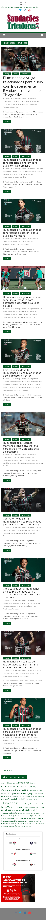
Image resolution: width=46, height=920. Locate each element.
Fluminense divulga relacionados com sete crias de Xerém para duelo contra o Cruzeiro (22, 162)
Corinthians (21, 603)
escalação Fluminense (22, 312)
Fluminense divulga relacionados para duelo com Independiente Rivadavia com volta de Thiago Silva (23, 86)
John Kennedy (25, 606)
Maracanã (25, 104)
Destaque (7, 74)
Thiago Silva (15, 107)
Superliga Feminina (12, 823)
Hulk (21, 101)
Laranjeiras (16, 810)
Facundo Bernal (29, 530)
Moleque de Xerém (8, 816)
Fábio (13, 807)
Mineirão (12, 174)
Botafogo (13, 783)
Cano (32, 790)
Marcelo (20, 813)
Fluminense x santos (17, 384)
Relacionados (30, 174)
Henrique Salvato (20, 99)
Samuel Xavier (23, 821)
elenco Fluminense (9, 312)
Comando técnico (35, 670)
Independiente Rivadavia (32, 101)
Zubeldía (23, 177)
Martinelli (39, 813)
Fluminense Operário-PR (10, 314)
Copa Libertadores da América (16, 796)
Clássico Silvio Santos (9, 603)
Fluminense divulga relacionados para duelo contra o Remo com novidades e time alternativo (22, 731)
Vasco (35, 823)
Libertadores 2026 (29, 460)
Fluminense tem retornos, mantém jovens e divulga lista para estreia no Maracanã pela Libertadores (21, 447)
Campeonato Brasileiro (18, 786)
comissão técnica (8, 673)
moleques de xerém (24, 816)
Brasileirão (32, 169)
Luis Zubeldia (16, 104)
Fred (5, 807)
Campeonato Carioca (14, 790)
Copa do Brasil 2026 (35, 309)
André (5, 783)
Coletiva (5, 794)
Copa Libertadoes (18, 457)
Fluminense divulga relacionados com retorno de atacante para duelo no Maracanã (22, 232)
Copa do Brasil (19, 793)
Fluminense (15, 101)
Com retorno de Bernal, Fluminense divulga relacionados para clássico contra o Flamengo (22, 521)
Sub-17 (33, 821)
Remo (31, 740)
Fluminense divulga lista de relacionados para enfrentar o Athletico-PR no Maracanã (20, 664)
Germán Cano (15, 606)
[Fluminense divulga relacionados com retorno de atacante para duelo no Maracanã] (23, 200)
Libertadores (7, 104)
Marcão (30, 813)
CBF (39, 790)
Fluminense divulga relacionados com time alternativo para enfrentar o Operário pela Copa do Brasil (22, 301)
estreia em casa (29, 457)
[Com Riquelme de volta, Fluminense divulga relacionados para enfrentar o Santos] (23, 340)
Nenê (27, 818)
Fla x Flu (37, 530)
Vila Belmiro (18, 390)
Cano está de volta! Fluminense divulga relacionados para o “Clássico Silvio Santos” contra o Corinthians (21, 593)
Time (12, 743)
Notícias (15, 74)
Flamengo (6, 533)
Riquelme (38, 387)
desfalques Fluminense (17, 382)
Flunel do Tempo (36, 804)
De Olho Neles (33, 796)
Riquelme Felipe (8, 390)
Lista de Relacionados (32, 171)
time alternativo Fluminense (19, 317)
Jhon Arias (36, 807)
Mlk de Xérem (20, 174)
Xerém (17, 826)
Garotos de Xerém (18, 171)
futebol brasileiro (16, 460)
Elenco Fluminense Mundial (33, 382)
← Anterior (6, 770)
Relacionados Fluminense (11, 177)
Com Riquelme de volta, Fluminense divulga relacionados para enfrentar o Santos (22, 372)
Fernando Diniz (16, 799)
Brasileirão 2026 (34, 600)
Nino (35, 818)
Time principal (25, 74)
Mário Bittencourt (14, 818)
